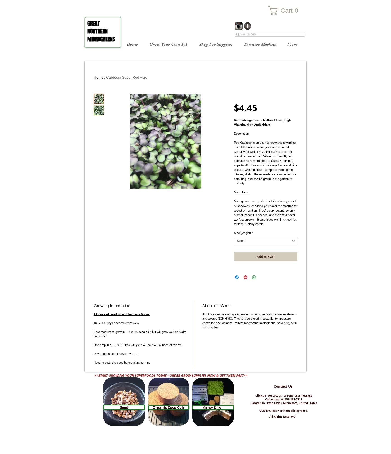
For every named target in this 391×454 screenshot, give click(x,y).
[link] (286, 10)
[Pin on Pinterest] (245, 277)
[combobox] (265, 241)
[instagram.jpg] (239, 26)
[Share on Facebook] (237, 277)
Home (98, 77)
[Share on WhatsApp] (254, 277)
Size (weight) (243, 233)
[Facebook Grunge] (247, 26)
